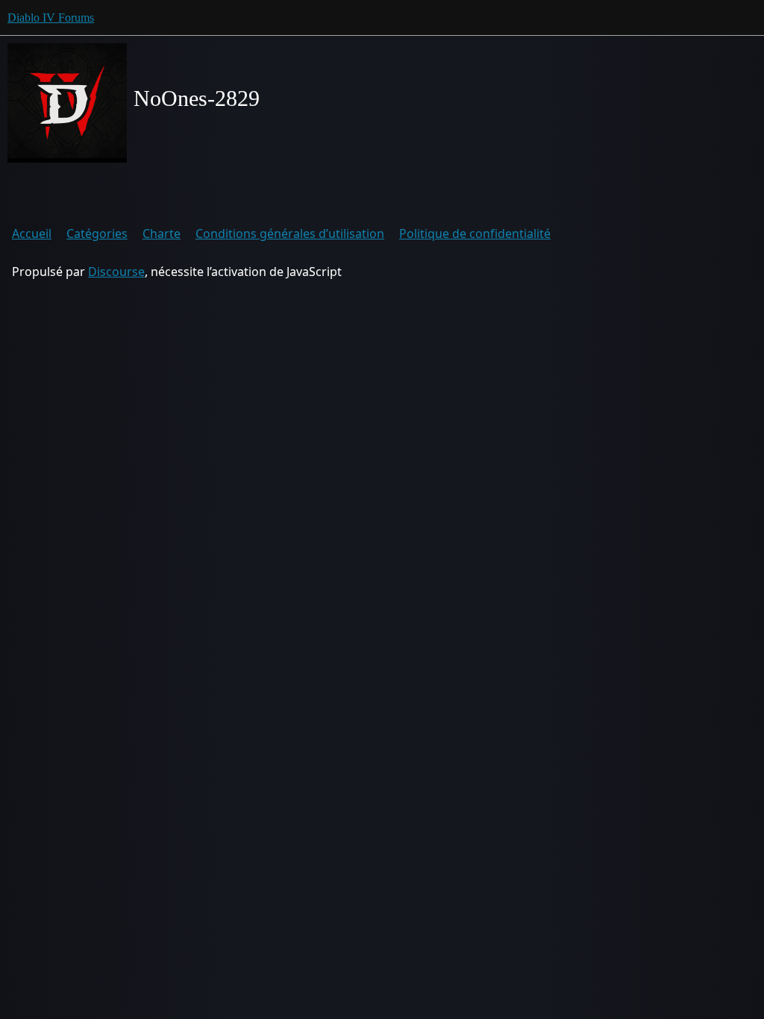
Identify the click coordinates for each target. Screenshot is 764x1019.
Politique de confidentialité (475, 233)
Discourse (116, 271)
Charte (162, 233)
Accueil (31, 233)
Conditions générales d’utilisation (289, 233)
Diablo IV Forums (50, 17)
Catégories (97, 233)
